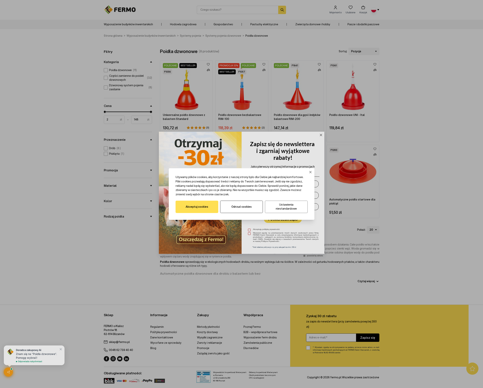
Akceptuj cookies (197, 207)
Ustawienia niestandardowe (286, 207)
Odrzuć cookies (241, 207)
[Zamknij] (310, 172)
